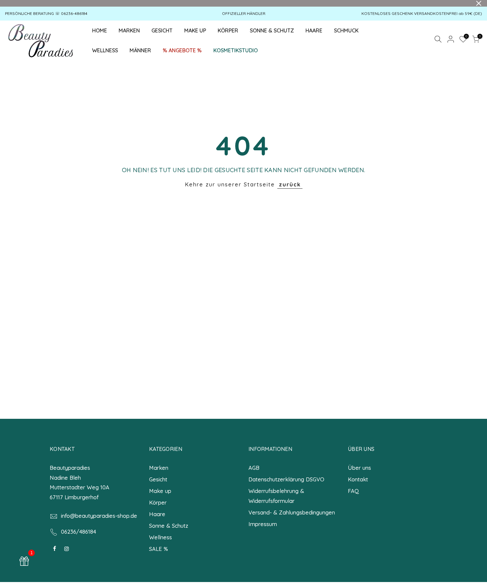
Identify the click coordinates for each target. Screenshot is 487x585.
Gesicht (158, 479)
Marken (158, 467)
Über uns (359, 467)
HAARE (313, 30)
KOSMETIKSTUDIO (235, 50)
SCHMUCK (346, 30)
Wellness (160, 537)
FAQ (353, 490)
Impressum (262, 523)
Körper (158, 502)
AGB (253, 467)
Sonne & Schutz (168, 525)
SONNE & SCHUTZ (272, 30)
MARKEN (129, 30)
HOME (99, 30)
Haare (157, 514)
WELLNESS (105, 50)
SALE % (158, 548)
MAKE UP (195, 30)
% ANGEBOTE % (182, 50)
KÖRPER (228, 30)
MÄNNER (140, 50)
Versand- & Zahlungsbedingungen (291, 512)
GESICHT (164, 29)
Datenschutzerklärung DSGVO (286, 479)
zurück (290, 184)
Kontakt (358, 479)
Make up (160, 490)
